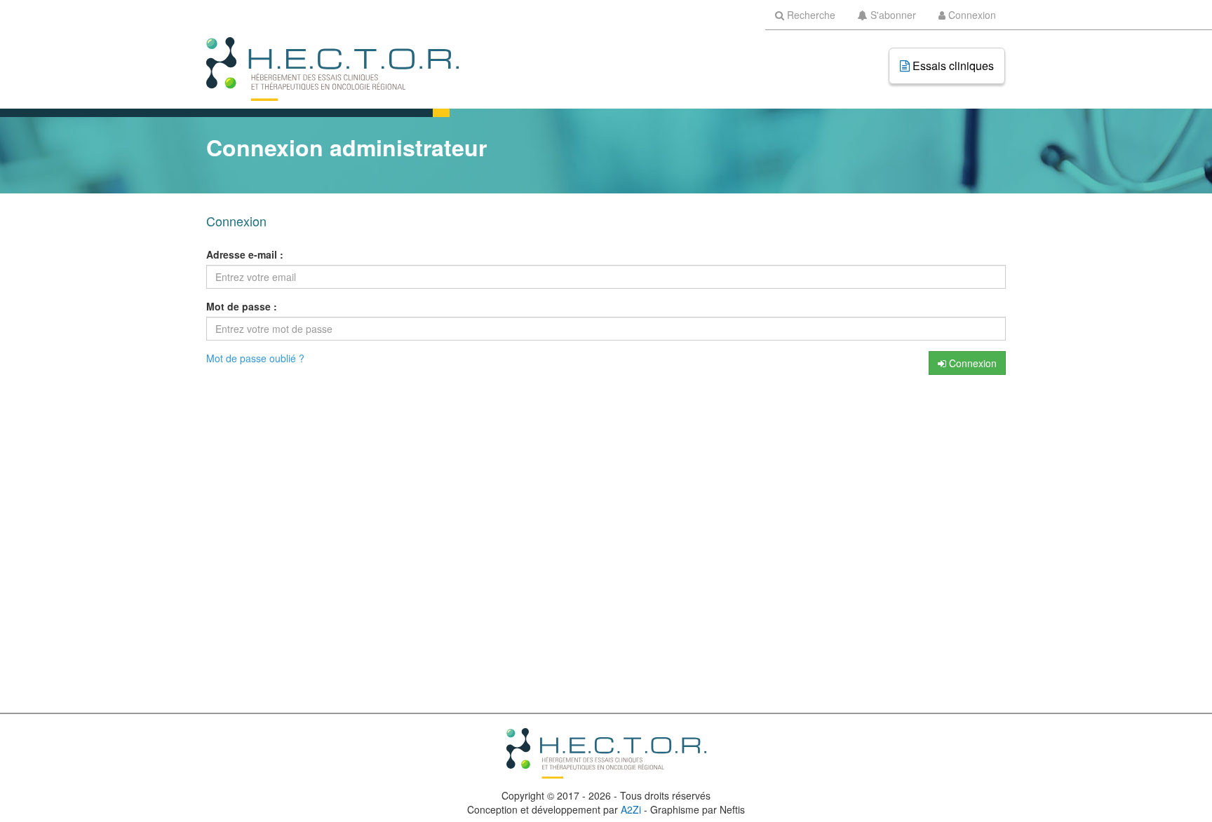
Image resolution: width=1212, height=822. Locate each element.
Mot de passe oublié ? (255, 358)
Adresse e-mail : (244, 254)
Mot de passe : (241, 306)
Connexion (971, 363)
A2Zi (631, 809)
